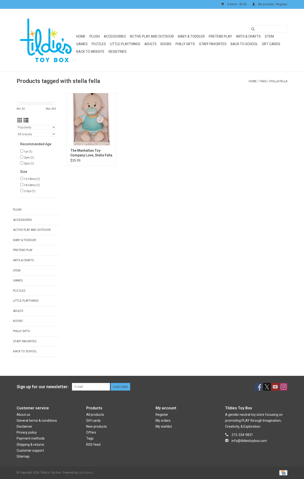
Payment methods (31, 438)
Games (82, 44)
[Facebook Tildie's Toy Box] (258, 387)
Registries (118, 51)
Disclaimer (24, 426)
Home (81, 36)
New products (96, 426)
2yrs (29, 157)
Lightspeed (85, 472)
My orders (163, 420)
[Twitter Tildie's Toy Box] (267, 387)
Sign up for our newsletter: (42, 386)
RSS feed (93, 444)
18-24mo (32, 185)
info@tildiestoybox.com (249, 441)
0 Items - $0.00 (237, 4)
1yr (28, 151)
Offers (91, 432)
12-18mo (32, 179)
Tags (262, 81)
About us (23, 414)
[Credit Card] (282, 472)
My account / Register (272, 4)
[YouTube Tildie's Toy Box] (275, 387)
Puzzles (99, 44)
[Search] (252, 29)
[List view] (26, 120)
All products (95, 414)
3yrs (29, 163)
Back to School (244, 44)
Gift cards (271, 44)
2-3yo (29, 191)
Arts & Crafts (248, 36)
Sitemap (23, 456)
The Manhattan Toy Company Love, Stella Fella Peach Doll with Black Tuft (91, 153)
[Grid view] (19, 120)
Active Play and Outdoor (152, 36)
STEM (269, 36)
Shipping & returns (30, 444)
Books (166, 44)
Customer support (30, 450)
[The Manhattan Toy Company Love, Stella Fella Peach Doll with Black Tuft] (91, 119)
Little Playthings (125, 44)
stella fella (278, 81)
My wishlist (164, 426)
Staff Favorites (213, 44)
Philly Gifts (185, 44)
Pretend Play (220, 36)
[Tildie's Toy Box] (46, 40)
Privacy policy (27, 432)
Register (162, 414)
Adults (150, 44)
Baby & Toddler (191, 36)
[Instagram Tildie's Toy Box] (283, 387)
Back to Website (90, 51)
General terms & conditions (37, 420)
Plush (95, 36)
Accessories (115, 36)
